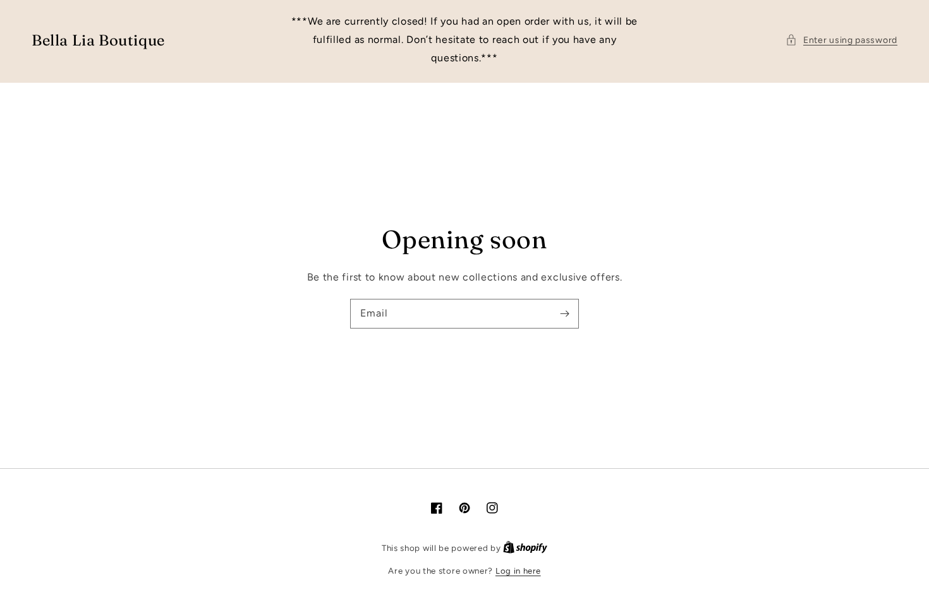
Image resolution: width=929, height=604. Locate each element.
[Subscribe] (564, 313)
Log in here (518, 571)
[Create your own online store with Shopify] (525, 548)
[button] (841, 40)
